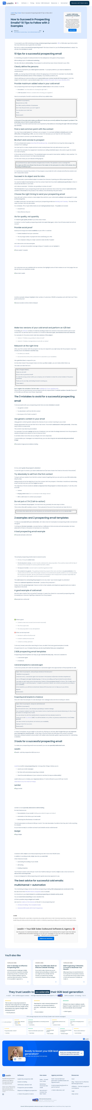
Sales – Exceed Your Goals (44, 1080)
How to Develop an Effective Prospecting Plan (17, 966)
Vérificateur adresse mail (24, 1085)
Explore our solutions (46, 938)
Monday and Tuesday (61, 201)
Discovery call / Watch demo (79, 3)
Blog (16, 13)
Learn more (72, 30)
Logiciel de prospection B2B (25, 1079)
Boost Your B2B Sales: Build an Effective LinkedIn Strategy (46, 966)
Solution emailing (22, 1082)
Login (73, 1091)
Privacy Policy (62, 1106)
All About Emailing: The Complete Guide (29, 905)
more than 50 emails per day (39, 143)
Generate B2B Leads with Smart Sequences (30, 908)
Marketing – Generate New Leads (44, 1085)
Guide (19, 13)
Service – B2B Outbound (42, 3)
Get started (64, 3)
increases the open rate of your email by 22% (56, 80)
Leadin (12, 13)
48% (58, 43)
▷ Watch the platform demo (25, 1094)
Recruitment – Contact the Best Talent (44, 1092)
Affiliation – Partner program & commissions (80, 1087)
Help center (75, 1094)
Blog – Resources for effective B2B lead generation (80, 1082)
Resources (54, 3)
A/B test (25, 331)
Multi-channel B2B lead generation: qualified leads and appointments (60, 1080)
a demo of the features (28, 902)
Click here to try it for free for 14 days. (25, 781)
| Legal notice (68, 1106)
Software (24, 3)
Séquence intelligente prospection (27, 1090)
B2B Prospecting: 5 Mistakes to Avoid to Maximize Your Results (73, 967)
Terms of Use (55, 1106)
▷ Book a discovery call (57, 1090)
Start (73, 1079)
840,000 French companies (33, 891)
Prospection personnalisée (25, 1087)
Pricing (32, 3)
